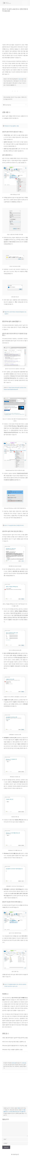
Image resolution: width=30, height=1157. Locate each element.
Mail (19, 1108)
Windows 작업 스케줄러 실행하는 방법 (12, 1049)
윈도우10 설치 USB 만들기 (10, 321)
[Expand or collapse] (26, 105)
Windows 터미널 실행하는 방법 (11, 125)
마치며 (4, 994)
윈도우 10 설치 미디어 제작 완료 (11, 902)
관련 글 (4, 1033)
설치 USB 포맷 (6, 155)
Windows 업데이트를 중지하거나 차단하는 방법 (14, 1045)
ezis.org (21, 78)
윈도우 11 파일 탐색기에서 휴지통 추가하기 (14, 525)
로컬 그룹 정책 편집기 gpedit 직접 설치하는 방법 (15, 1037)
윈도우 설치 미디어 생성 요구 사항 (11, 132)
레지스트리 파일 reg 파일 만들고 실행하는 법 (14, 1041)
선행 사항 (5, 112)
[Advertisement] (15, 27)
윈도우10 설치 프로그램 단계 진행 (11, 531)
